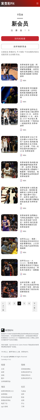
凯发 (22, 397)
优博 (22, 400)
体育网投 (4, 394)
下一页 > (34, 306)
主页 (2, 369)
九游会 (23, 391)
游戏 (2, 375)
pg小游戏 (4, 406)
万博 (22, 406)
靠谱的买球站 (5, 400)
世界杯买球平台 (26, 372)
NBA (24, 80)
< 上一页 (3, 306)
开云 (22, 403)
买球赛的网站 (25, 369)
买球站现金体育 (6, 397)
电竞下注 (4, 403)
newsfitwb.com (13, 338)
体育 (2, 372)
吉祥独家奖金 (20, 46)
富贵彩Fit (7, 3)
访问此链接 (20, 38)
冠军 (22, 394)
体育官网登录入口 (7, 391)
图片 (2, 378)
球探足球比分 (25, 375)
